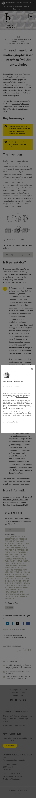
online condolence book (24, 415)
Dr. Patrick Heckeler (22, 397)
